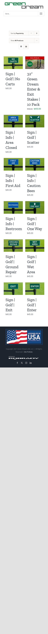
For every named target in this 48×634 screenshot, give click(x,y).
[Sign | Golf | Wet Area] (34, 241)
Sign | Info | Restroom (14, 223)
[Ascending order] (36, 33)
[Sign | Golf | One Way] (34, 202)
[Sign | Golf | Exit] (13, 284)
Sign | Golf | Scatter (33, 137)
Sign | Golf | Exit (10, 304)
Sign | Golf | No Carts (13, 79)
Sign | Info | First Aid (13, 180)
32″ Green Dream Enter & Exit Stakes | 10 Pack (33, 89)
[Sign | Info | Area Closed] (13, 116)
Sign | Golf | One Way (34, 223)
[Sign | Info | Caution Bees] (34, 159)
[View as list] (26, 46)
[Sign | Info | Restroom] (13, 202)
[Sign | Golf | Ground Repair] (13, 241)
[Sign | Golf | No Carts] (13, 58)
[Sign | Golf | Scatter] (34, 116)
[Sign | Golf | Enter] (34, 284)
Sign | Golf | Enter (32, 304)
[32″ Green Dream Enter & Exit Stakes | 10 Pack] (34, 58)
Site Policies (28, 352)
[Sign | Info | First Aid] (13, 159)
